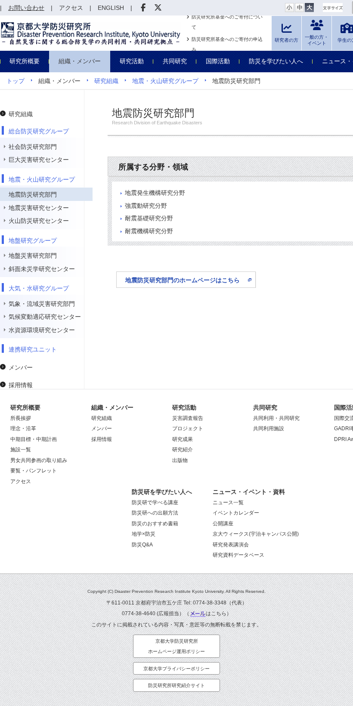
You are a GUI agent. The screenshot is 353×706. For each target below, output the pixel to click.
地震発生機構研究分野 (155, 192)
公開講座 (223, 524)
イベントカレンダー (236, 513)
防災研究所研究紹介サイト (176, 685)
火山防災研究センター (39, 220)
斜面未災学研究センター (42, 268)
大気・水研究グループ (39, 288)
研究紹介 (182, 450)
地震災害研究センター (39, 207)
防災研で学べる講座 (155, 502)
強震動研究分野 (146, 205)
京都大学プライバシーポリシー (176, 668)
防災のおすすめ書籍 (155, 524)
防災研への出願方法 (155, 513)
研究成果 (182, 439)
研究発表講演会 (231, 545)
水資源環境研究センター (42, 330)
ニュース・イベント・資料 (249, 491)
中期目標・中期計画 (33, 439)
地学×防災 (143, 534)
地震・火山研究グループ (165, 80)
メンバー (21, 367)
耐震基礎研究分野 (149, 218)
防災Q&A (142, 545)
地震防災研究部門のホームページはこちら (182, 280)
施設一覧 (20, 450)
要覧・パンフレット (33, 471)
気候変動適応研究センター (45, 316)
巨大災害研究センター (39, 159)
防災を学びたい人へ (276, 61)
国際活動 (218, 61)
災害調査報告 (187, 418)
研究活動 (132, 61)
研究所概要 (24, 61)
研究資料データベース (238, 555)
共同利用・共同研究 (276, 418)
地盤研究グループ (33, 240)
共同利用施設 (268, 428)
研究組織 (106, 80)
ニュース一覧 (228, 502)
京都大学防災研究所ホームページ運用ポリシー (176, 646)
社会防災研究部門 (33, 146)
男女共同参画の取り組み (38, 460)
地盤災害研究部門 (33, 255)
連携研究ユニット (33, 349)
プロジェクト (187, 428)
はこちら (216, 613)
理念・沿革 (23, 428)
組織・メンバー (80, 61)
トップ (15, 80)
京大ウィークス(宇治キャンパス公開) (256, 534)
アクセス (20, 481)
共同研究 (175, 61)
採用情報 (21, 385)
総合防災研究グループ (39, 131)
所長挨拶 (20, 418)
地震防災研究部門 (33, 194)
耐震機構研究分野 (149, 231)
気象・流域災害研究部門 (42, 303)
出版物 (180, 460)
